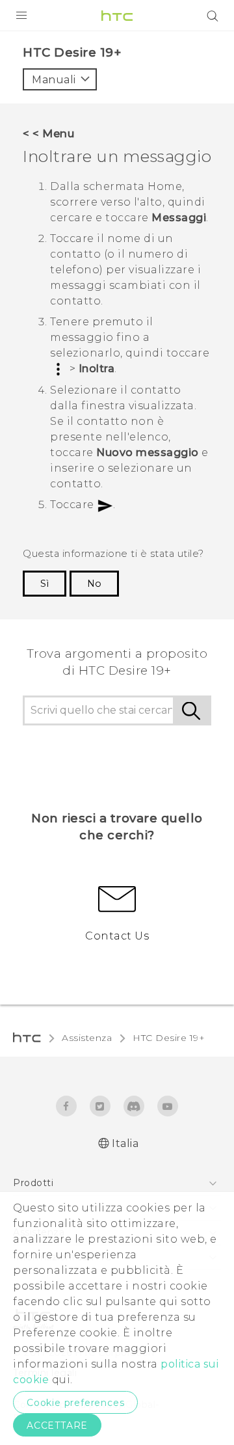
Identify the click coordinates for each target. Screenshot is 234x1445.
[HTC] (117, 15)
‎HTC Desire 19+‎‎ (169, 1038)
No (94, 583)
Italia (125, 1143)
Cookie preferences (75, 1403)
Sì (44, 583)
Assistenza (87, 1038)
